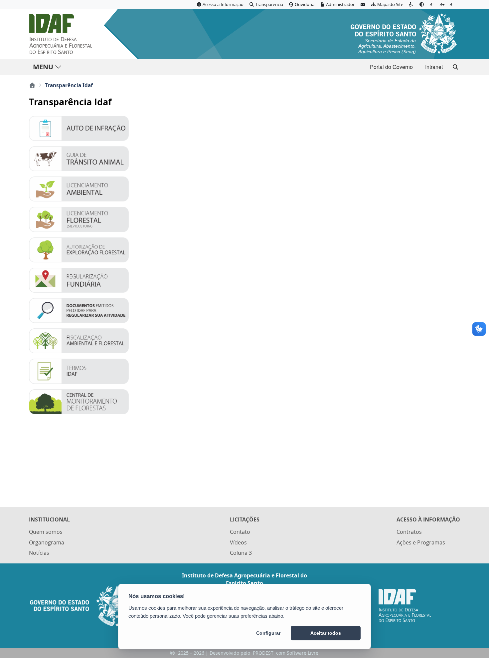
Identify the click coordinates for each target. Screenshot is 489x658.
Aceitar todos (325, 633)
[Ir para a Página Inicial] (62, 34)
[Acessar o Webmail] (362, 4)
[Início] (32, 85)
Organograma (46, 542)
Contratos (409, 531)
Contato (240, 531)
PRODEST (263, 653)
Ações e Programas (421, 542)
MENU (43, 66)
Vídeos (238, 542)
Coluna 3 (241, 552)
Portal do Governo (391, 67)
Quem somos (46, 531)
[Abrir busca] (455, 67)
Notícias (39, 552)
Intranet (434, 67)
